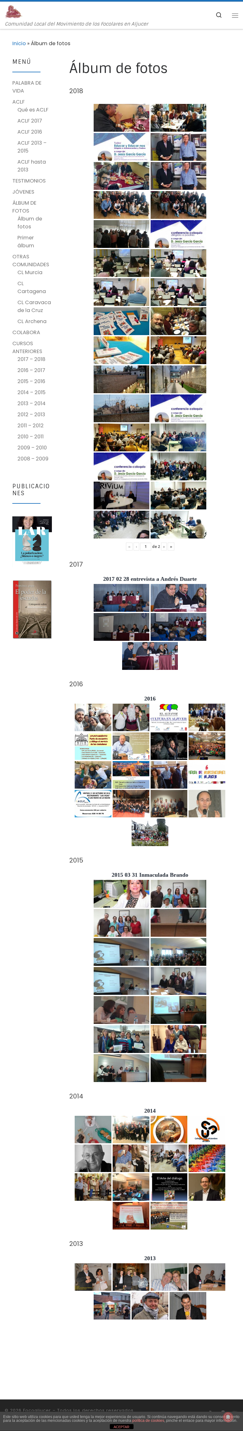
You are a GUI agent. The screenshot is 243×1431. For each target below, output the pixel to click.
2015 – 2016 (31, 381)
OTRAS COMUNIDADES (30, 260)
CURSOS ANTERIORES (27, 347)
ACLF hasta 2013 (31, 165)
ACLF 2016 (29, 131)
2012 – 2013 (31, 414)
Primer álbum (25, 241)
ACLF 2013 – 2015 (32, 146)
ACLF (18, 101)
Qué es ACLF (32, 109)
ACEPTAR (121, 1427)
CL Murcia (29, 272)
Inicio (19, 43)
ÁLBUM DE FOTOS (24, 206)
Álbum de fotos (29, 222)
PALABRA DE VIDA (26, 86)
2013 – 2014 (31, 403)
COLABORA (26, 332)
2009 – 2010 (32, 447)
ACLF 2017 (29, 120)
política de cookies (148, 1420)
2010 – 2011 (30, 436)
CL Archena (32, 321)
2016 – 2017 (31, 370)
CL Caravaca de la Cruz (34, 306)
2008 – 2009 (32, 458)
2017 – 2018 (31, 359)
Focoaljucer (37, 1410)
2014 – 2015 (31, 392)
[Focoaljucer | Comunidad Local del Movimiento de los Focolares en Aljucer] (14, 11)
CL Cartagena (31, 287)
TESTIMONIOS (29, 180)
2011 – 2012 (30, 425)
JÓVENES (23, 191)
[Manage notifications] (228, 1417)
